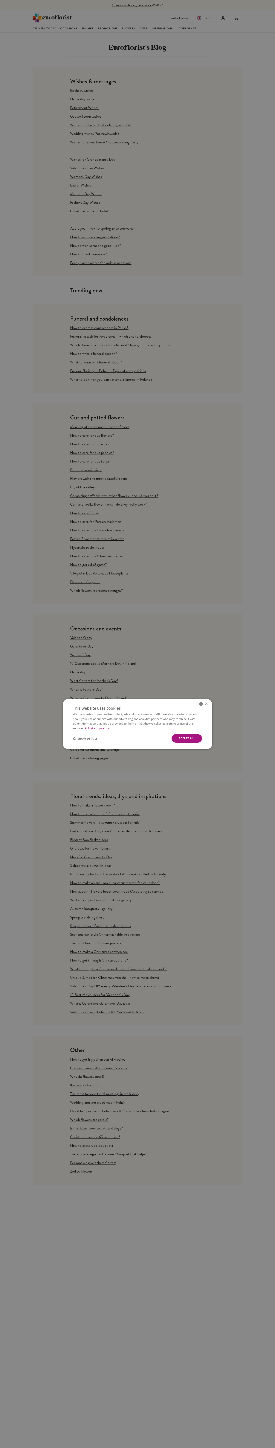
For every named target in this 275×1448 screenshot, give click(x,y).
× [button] (206, 703)
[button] (85, 738)
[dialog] (137, 724)
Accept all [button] (187, 738)
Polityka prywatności (98, 728)
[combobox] (201, 704)
